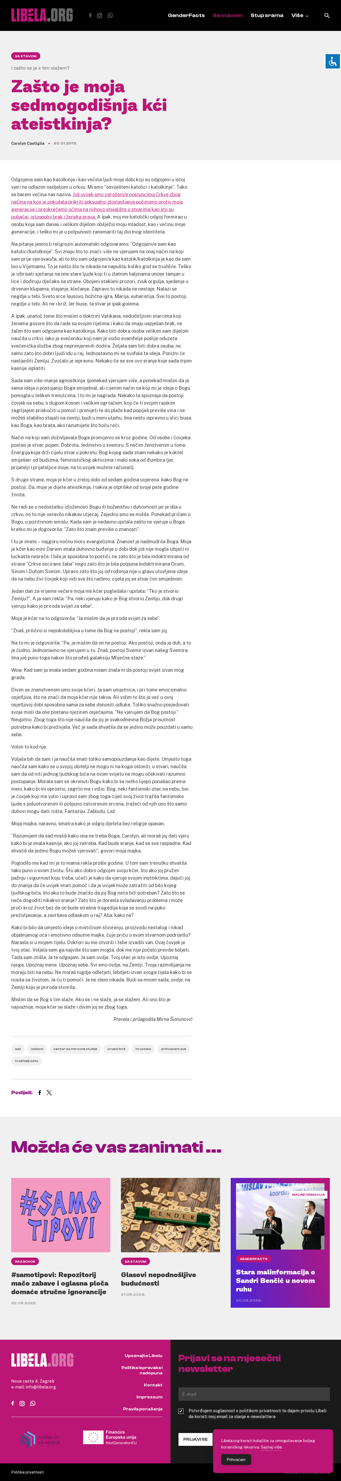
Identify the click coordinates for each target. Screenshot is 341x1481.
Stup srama (267, 15)
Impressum (149, 1397)
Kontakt (153, 1385)
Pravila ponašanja (143, 1409)
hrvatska (143, 1049)
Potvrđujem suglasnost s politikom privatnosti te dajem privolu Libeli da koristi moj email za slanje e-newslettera (257, 1413)
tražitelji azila (26, 1061)
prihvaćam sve (173, 1049)
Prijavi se (195, 1439)
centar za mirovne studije (75, 1049)
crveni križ (116, 1049)
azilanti (37, 1049)
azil (18, 1049)
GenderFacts (186, 15)
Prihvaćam (236, 1459)
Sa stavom (228, 15)
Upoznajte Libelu (144, 1355)
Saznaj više (271, 1446)
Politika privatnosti (27, 1472)
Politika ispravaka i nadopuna (142, 1370)
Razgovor (25, 1261)
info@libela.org (41, 1387)
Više (297, 15)
